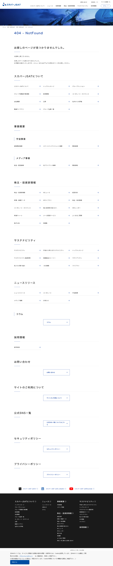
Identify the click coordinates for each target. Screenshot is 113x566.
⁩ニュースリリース (46, 505)
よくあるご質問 (61, 538)
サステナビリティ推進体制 (86, 509)
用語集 (59, 536)
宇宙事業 (59, 505)
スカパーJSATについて (37, 6)
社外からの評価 (19, 526)
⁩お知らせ (44, 507)
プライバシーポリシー (26, 556)
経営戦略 (17, 512)
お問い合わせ (83, 2)
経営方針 (59, 516)
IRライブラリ (60, 524)
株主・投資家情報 (69, 6)
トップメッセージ (19, 505)
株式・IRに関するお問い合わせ (65, 540)
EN (97, 2)
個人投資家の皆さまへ (63, 526)
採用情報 (93, 6)
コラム (44, 509)
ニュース (50, 6)
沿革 (16, 521)
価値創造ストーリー (84, 512)
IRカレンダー (60, 531)
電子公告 (59, 533)
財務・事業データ (61, 519)
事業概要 (58, 6)
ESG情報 (81, 519)
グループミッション (20, 507)
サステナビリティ (82, 6)
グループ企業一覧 (19, 517)
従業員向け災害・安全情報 (77, 550)
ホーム (4, 27)
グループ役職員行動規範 (21, 509)
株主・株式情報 (61, 521)
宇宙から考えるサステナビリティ (88, 505)
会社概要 (17, 514)
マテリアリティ (83, 514)
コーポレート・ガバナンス (22, 519)
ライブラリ (82, 521)
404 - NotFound (11, 27)
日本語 (93, 2)
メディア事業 (60, 507)
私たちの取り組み (84, 517)
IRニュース (60, 528)
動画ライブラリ (19, 524)
